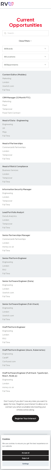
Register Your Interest (25, 418)
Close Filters (24, 41)
